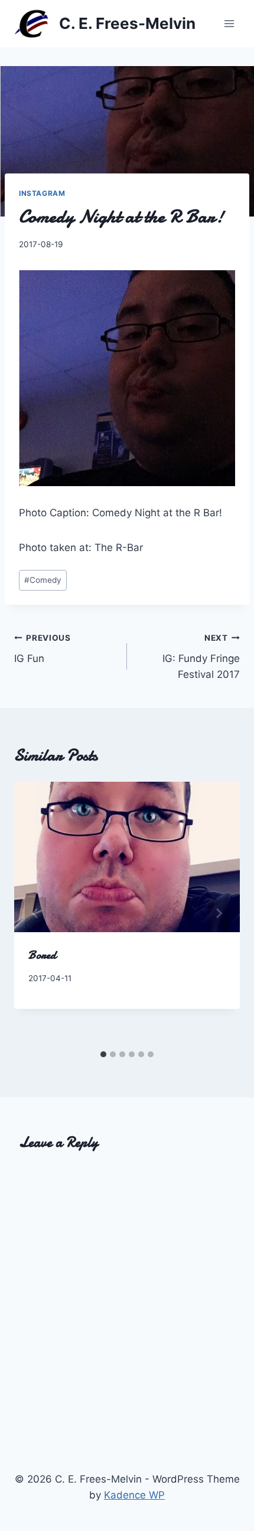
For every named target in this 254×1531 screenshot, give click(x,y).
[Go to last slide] (35, 913)
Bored (42, 955)
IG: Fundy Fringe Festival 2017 (201, 656)
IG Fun (42, 648)
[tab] (103, 1054)
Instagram (42, 193)
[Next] (218, 913)
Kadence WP (134, 1495)
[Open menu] (229, 23)
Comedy (42, 580)
